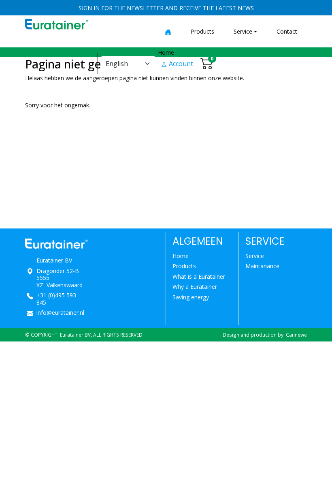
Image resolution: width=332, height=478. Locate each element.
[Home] (168, 31)
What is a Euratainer (198, 276)
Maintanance (262, 266)
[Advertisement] (166, 171)
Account (180, 63)
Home (180, 256)
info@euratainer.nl (60, 312)
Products (184, 266)
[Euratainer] (56, 23)
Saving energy (190, 297)
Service (254, 256)
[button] (245, 31)
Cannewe (296, 334)
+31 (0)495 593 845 (56, 298)
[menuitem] (168, 31)
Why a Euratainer (194, 286)
